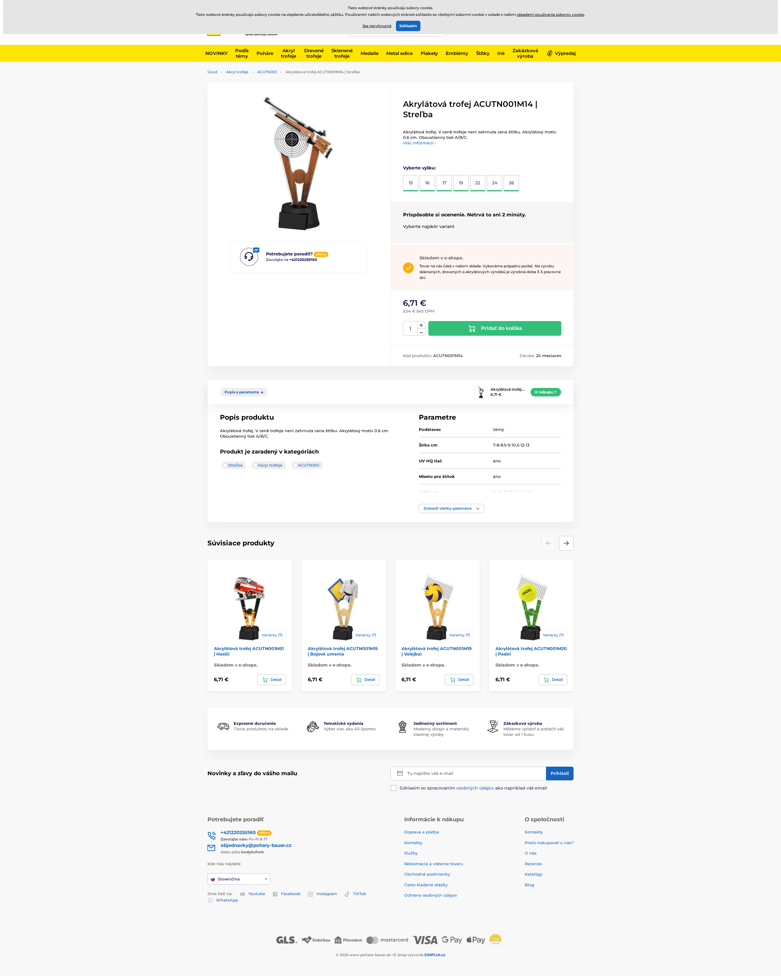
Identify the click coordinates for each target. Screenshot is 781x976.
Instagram (326, 893)
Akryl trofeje (237, 72)
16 (427, 183)
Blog (529, 884)
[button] (451, 508)
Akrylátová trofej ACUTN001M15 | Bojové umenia (343, 651)
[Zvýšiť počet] (421, 325)
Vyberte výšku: (419, 168)
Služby (411, 853)
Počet (410, 328)
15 (411, 183)
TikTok (359, 893)
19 (461, 183)
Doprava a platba (421, 832)
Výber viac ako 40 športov (350, 728)
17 (444, 183)
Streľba (235, 465)
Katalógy (533, 874)
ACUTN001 (267, 72)
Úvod (212, 72)
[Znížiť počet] (421, 332)
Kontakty (413, 842)
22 (477, 183)
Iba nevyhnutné (376, 25)
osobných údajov (475, 788)
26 (511, 183)
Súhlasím (408, 25)
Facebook (291, 893)
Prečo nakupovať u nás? (549, 842)
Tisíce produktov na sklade (261, 728)
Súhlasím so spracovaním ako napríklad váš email (473, 788)
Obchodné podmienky (427, 874)
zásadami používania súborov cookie (550, 14)
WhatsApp (227, 900)
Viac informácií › (419, 142)
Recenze (533, 863)
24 (494, 183)
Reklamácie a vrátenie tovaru (433, 863)
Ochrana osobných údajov (430, 895)
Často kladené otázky (426, 884)
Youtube (256, 893)
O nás (531, 853)
